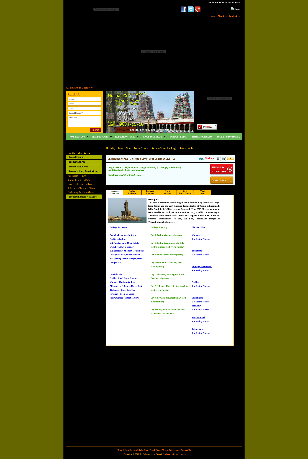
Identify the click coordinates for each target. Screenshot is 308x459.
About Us (222, 16)
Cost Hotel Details (185, 192)
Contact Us (234, 16)
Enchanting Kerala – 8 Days (81, 192)
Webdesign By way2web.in (174, 454)
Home (213, 16)
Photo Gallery (167, 192)
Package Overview (115, 192)
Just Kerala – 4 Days (77, 176)
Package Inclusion (132, 192)
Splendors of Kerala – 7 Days (81, 188)
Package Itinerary (150, 192)
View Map (202, 192)
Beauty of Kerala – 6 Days (80, 184)
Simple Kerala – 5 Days (79, 180)
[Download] (223, 159)
